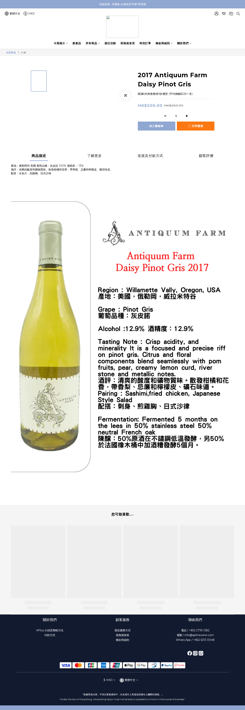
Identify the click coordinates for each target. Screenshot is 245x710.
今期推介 (59, 43)
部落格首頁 (128, 43)
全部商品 (11, 52)
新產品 (77, 43)
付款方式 (49, 635)
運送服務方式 (122, 630)
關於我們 (183, 43)
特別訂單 (145, 43)
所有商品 (91, 43)
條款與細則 (163, 43)
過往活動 (110, 43)
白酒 (23, 52)
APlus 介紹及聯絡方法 (49, 630)
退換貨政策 (122, 635)
